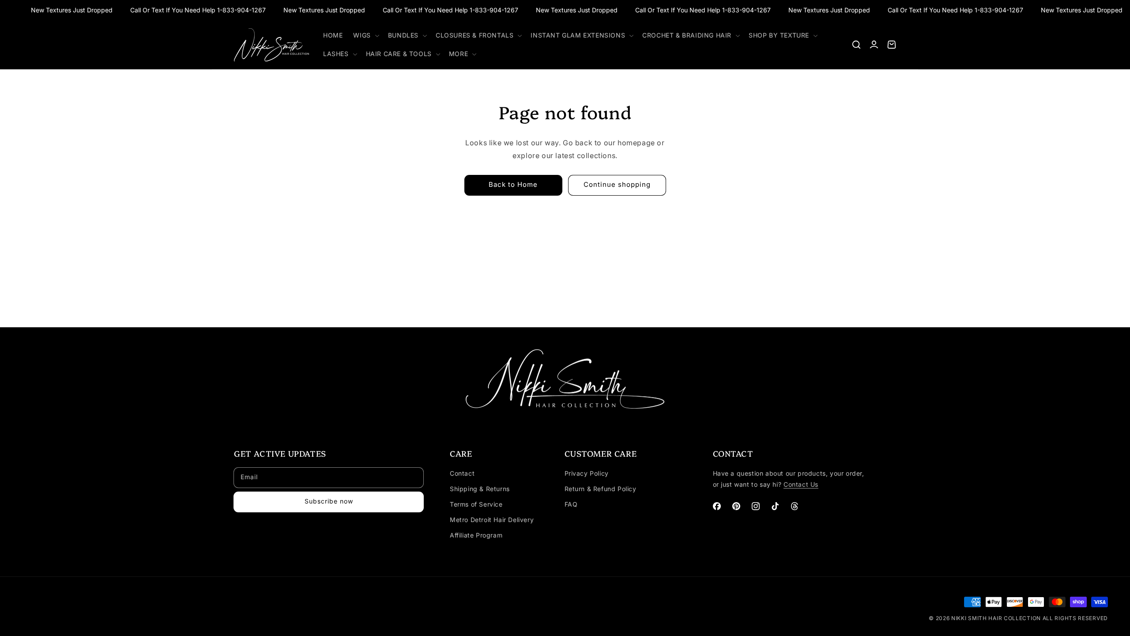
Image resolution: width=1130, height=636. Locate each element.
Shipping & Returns (480, 488)
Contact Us (800, 484)
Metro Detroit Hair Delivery (492, 519)
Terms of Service (476, 504)
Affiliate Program (476, 535)
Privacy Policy (587, 473)
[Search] (856, 44)
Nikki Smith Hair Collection (997, 618)
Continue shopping (617, 184)
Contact (462, 473)
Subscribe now (329, 501)
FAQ (571, 504)
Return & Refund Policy (601, 488)
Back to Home (513, 184)
